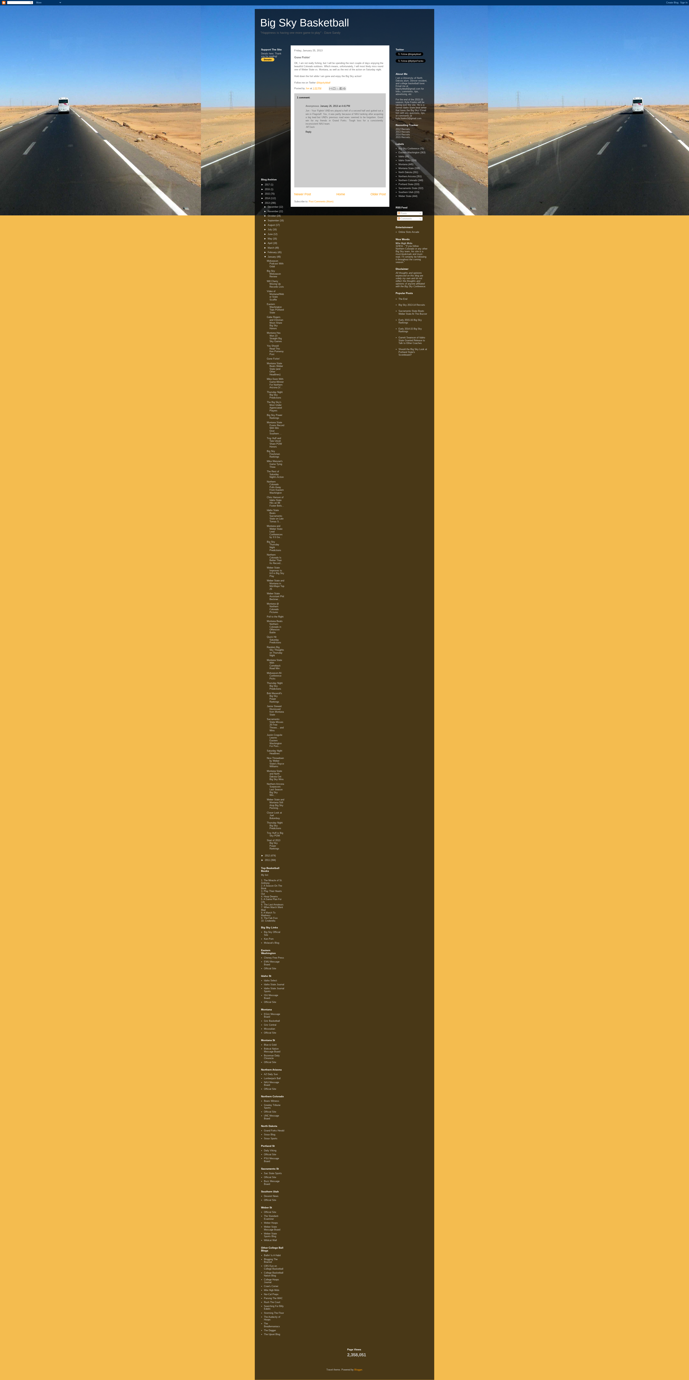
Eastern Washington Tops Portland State (275, 308)
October (272, 216)
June (270, 234)
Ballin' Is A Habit (272, 1255)
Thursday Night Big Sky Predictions (275, 395)
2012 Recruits (403, 129)
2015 (268, 193)
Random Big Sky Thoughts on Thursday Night (275, 651)
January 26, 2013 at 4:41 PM (335, 106)
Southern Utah (406, 192)
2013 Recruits (403, 131)
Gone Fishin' (273, 358)
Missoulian (269, 1028)
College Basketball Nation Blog (273, 1274)
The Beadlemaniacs (272, 1325)
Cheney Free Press (274, 957)
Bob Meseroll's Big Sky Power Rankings (274, 697)
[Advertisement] (275, 120)
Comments (406, 218)
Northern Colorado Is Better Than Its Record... (274, 559)
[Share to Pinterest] (344, 88)
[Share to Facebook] (341, 88)
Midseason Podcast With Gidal (275, 264)
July (270, 229)
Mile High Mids (271, 1290)
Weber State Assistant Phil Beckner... (275, 596)
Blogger (358, 1369)
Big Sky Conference (409, 148)
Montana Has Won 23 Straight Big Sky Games (274, 337)
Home (340, 194)
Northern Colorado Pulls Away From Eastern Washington (275, 487)
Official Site (270, 968)
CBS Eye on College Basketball (273, 1267)
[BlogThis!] (334, 88)
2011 (268, 860)
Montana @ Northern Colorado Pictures (273, 608)
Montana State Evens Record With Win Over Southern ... (275, 428)
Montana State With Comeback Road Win (274, 664)
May (270, 238)
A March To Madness (268, 914)
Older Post (378, 194)
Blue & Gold (270, 1044)
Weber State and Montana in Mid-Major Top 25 (275, 584)
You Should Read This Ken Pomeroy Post (275, 350)
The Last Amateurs (273, 904)
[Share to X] (337, 88)
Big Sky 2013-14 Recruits (412, 305)
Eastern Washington (409, 152)
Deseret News (271, 1196)
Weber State (405, 196)
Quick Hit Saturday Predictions (274, 640)
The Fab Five (271, 918)
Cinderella (270, 920)
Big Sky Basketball (304, 23)
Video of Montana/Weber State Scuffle (275, 295)
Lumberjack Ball (272, 1078)
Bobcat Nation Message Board (272, 1050)
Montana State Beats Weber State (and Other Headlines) (275, 369)
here (271, 53)
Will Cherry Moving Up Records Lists (275, 284)
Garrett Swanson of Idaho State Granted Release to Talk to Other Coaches (412, 340)
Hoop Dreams (271, 896)
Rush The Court (272, 1302)
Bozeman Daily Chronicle (272, 1057)
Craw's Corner (271, 1286)
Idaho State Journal (274, 984)
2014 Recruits (403, 134)
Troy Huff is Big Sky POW (275, 834)
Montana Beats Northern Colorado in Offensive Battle (275, 627)
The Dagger (270, 1330)
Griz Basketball (272, 1021)
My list (264, 875)
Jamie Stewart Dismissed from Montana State (275, 710)
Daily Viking (270, 1150)
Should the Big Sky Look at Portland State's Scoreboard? (413, 352)
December (273, 207)
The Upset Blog (272, 1334)
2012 (268, 855)
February (273, 252)
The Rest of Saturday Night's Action (275, 474)
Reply (308, 131)
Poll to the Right (275, 616)
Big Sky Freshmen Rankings (273, 454)
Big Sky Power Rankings (274, 416)
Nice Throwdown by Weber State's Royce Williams (275, 762)
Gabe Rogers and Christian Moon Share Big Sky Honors (275, 323)
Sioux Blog (269, 1134)
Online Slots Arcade (409, 232)
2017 (268, 184)
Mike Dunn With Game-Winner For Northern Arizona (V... (275, 383)
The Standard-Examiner (271, 1217)
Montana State (406, 168)
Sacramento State (408, 188)
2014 (268, 198)
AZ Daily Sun (271, 1074)
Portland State (406, 184)
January (272, 256)
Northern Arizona (407, 176)
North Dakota (405, 172)
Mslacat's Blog (271, 942)
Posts (403, 213)
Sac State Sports (273, 1173)
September (274, 220)
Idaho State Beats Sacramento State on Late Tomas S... (275, 516)
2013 (268, 203)
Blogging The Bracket (271, 1261)
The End (403, 299)
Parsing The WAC (273, 1298)
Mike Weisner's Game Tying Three (275, 464)
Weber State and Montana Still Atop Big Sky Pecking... (275, 803)
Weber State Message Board (272, 1228)
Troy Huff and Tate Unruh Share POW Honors (274, 442)
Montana (403, 164)
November (273, 211)
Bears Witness (271, 1101)
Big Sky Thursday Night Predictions (274, 546)
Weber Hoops (271, 1223)
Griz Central (270, 1025)
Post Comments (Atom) (321, 201)
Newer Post (302, 194)
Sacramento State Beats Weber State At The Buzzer (413, 312)
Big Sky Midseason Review (274, 274)
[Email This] (330, 88)
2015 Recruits (403, 137)
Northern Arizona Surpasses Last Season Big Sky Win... (275, 789)
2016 (268, 189)
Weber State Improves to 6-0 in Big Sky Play (275, 571)
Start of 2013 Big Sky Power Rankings (273, 844)
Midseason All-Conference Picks (274, 676)
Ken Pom (269, 939)
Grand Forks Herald (274, 1130)
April (270, 243)
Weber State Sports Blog (270, 1235)
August (272, 225)
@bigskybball (323, 82)
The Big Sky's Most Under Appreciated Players (274, 406)
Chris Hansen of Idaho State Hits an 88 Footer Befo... (275, 501)
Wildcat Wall (270, 1240)
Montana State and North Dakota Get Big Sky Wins (275, 775)
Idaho (401, 156)
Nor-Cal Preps (271, 1294)
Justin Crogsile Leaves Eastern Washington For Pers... (274, 740)
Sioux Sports (270, 1138)
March (271, 247)
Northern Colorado (408, 180)
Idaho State (405, 160)
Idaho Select (270, 980)
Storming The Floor (274, 1313)
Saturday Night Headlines (274, 752)
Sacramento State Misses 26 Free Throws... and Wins (275, 725)
